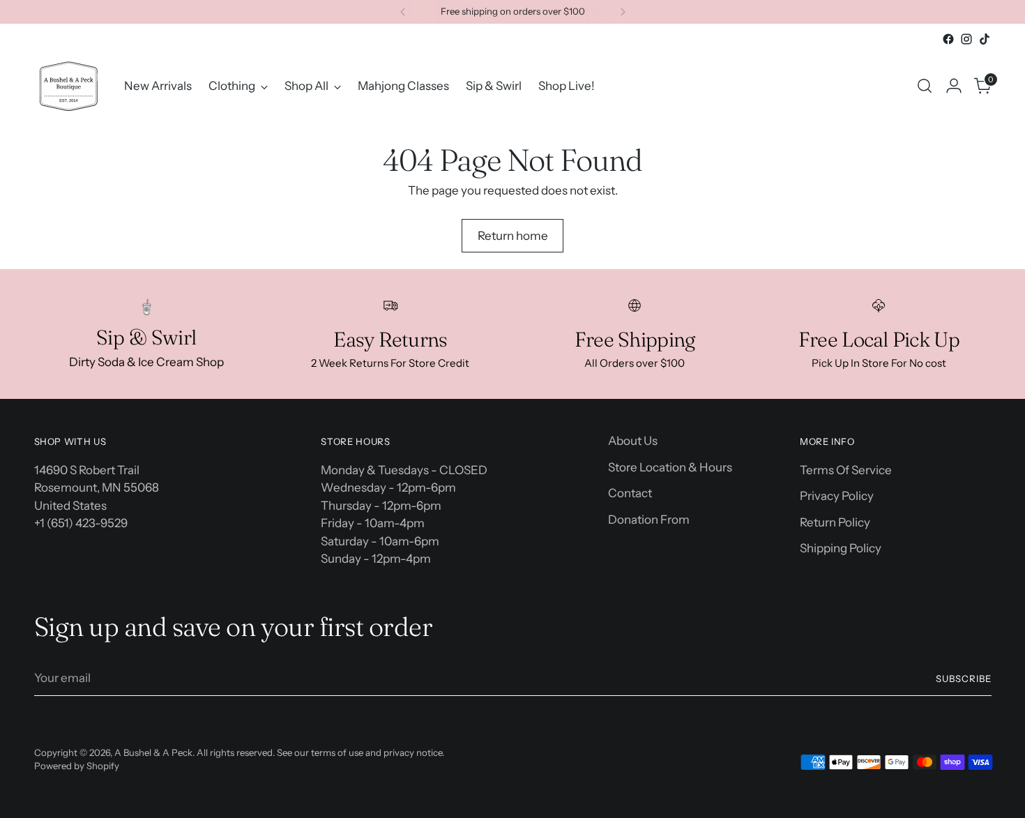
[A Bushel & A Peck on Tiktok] (984, 39)
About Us (633, 441)
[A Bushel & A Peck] (69, 86)
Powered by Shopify (76, 765)
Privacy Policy (837, 496)
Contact (630, 493)
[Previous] (403, 12)
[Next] (622, 12)
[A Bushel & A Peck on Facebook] (948, 39)
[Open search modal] (925, 86)
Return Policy (835, 522)
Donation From (649, 520)
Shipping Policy (840, 548)
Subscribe (964, 678)
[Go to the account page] (954, 86)
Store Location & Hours (670, 467)
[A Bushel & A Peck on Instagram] (966, 39)
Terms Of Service (846, 470)
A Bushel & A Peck (153, 752)
